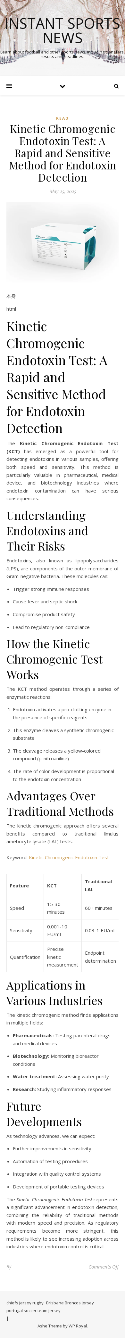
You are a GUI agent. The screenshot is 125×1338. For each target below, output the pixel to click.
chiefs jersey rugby (25, 1303)
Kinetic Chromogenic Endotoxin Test (69, 857)
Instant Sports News (62, 30)
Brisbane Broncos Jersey (70, 1303)
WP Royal (78, 1326)
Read (62, 118)
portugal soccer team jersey (33, 1310)
